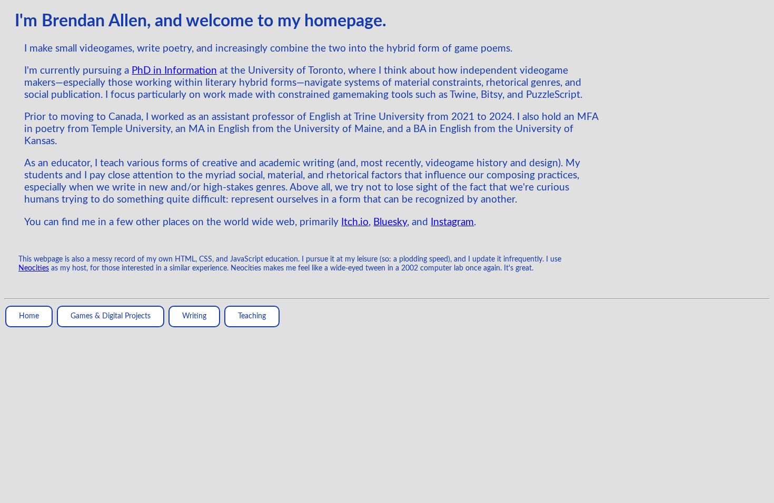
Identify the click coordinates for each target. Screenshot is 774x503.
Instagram (452, 222)
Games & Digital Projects (111, 316)
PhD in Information (174, 71)
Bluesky (390, 222)
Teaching (252, 316)
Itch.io (355, 222)
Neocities (33, 268)
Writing (194, 316)
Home (29, 316)
